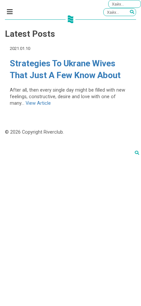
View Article (38, 103)
